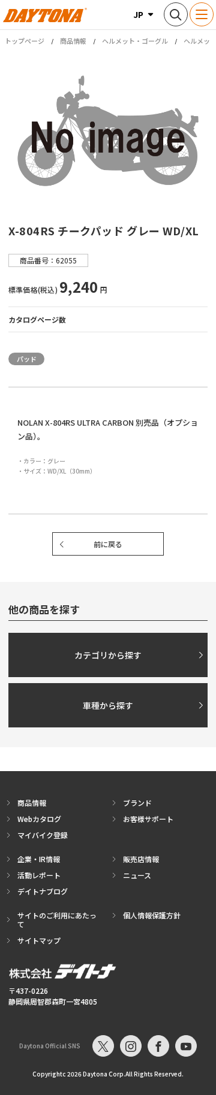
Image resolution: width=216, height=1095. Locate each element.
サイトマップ (39, 940)
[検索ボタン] (176, 14)
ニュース (137, 875)
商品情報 (73, 41)
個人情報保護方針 (152, 915)
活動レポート (39, 875)
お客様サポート (148, 819)
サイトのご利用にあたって (57, 919)
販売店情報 (141, 859)
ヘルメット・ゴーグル (135, 41)
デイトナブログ (42, 891)
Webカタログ (39, 819)
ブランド (137, 802)
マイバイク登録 (42, 835)
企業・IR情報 (38, 859)
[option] (108, 131)
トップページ (24, 41)
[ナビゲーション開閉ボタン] (202, 14)
